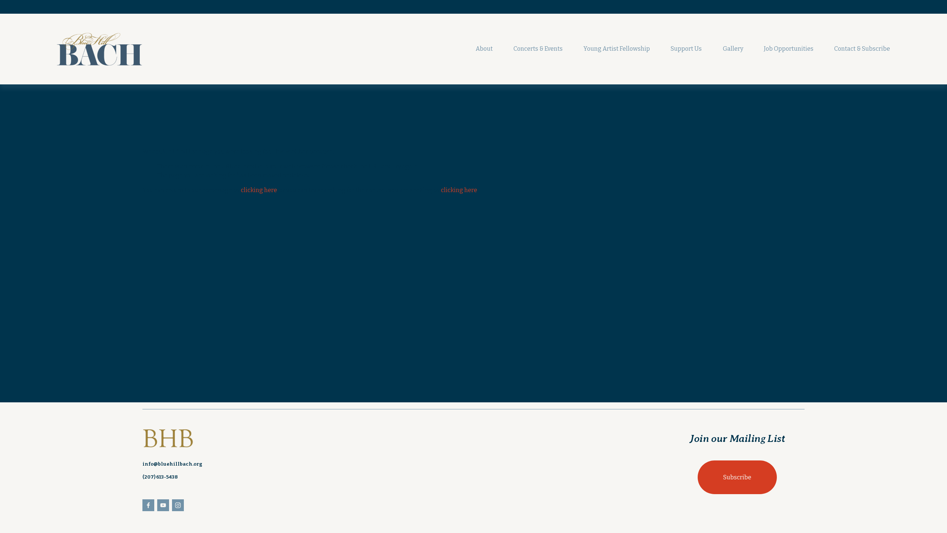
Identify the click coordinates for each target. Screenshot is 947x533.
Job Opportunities (788, 48)
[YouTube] (163, 505)
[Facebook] (148, 505)
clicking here (259, 190)
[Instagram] (178, 505)
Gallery (733, 48)
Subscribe (737, 477)
